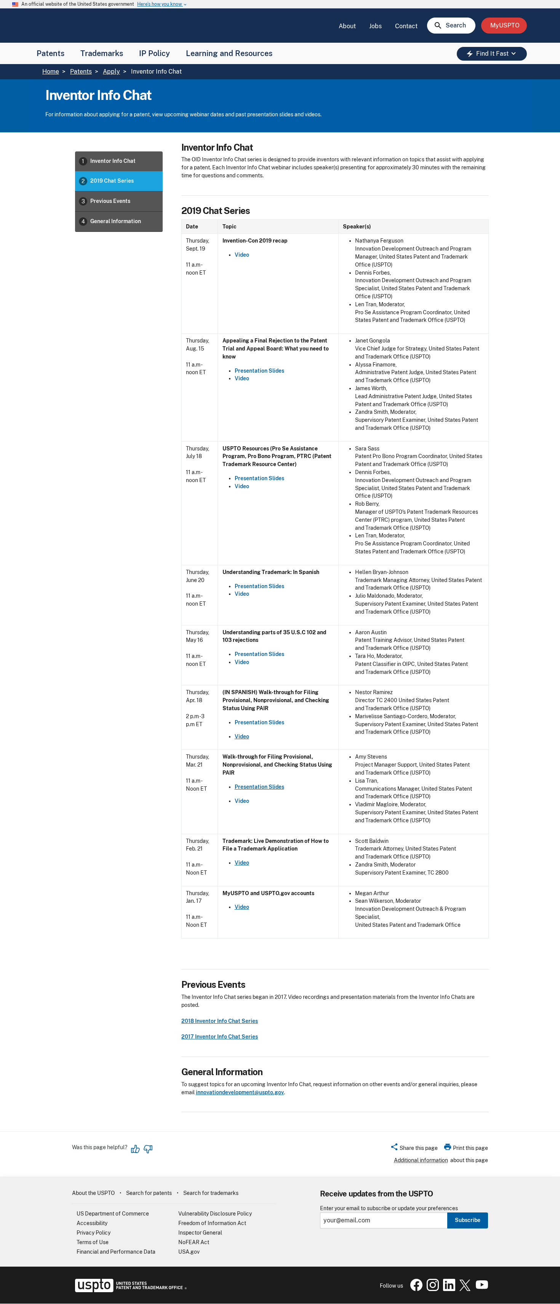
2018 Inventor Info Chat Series (219, 1021)
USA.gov (189, 1252)
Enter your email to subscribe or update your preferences (389, 1208)
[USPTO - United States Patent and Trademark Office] (129, 1290)
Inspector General (200, 1233)
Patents (50, 53)
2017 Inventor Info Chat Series (219, 1037)
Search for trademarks (210, 1193)
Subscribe (467, 1220)
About (347, 26)
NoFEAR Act (193, 1242)
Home (50, 71)
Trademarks (101, 53)
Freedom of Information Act (212, 1223)
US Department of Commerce (113, 1214)
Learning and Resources (229, 53)
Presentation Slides (259, 371)
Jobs (375, 26)
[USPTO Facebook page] (414, 1289)
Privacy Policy (93, 1233)
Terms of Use (93, 1242)
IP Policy (154, 53)
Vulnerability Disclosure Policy (215, 1214)
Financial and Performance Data (116, 1252)
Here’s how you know (162, 4)
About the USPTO (93, 1193)
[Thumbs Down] (147, 1149)
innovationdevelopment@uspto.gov (240, 1092)
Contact (406, 26)
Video (242, 255)
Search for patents (149, 1193)
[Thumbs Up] (135, 1149)
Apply (111, 71)
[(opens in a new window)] (431, 1289)
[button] (414, 1149)
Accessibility (92, 1223)
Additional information (421, 1160)
